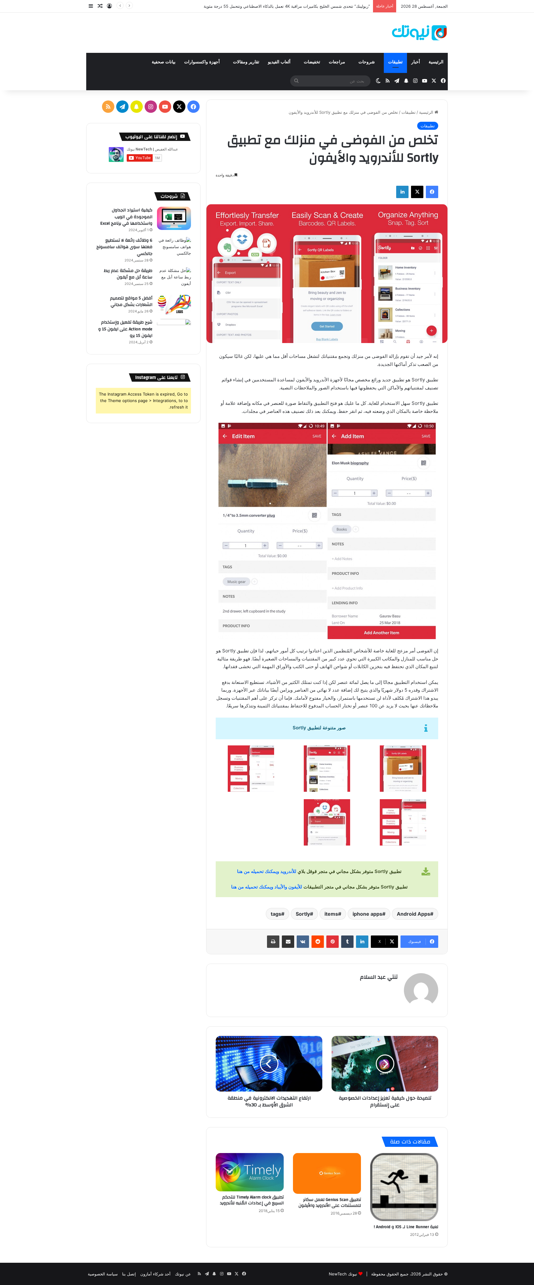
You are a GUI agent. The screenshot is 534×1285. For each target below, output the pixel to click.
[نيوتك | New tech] (419, 32)
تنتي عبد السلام (379, 977)
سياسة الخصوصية (103, 1273)
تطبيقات (395, 62)
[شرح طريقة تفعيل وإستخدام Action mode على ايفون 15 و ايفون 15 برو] (174, 330)
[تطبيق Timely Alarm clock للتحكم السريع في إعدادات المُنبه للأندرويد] (250, 1172)
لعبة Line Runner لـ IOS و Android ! (406, 1227)
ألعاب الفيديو (280, 62)
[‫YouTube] (165, 106)
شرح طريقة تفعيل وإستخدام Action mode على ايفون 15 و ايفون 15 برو (125, 329)
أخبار (415, 62)
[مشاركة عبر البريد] (288, 941)
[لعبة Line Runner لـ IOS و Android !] (404, 1187)
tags (276, 914)
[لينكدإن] (402, 192)
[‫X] (417, 192)
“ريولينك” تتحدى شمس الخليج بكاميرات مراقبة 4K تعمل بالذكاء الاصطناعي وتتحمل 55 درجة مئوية (287, 6)
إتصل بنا (129, 1273)
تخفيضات (312, 62)
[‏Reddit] (318, 941)
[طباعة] (273, 941)
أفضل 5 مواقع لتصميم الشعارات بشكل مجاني (131, 301)
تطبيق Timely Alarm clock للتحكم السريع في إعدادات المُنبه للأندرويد (252, 1200)
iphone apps (367, 914)
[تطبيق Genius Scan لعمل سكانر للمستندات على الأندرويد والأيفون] (327, 1173)
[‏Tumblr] (347, 941)
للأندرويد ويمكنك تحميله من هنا (266, 871)
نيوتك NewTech (343, 1273)
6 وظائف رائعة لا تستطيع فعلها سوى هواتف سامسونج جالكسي (124, 247)
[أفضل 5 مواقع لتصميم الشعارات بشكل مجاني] (174, 305)
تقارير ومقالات (246, 62)
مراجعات (337, 62)
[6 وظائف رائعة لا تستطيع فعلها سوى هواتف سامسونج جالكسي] (174, 248)
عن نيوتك (183, 1273)
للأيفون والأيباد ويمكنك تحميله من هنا (266, 887)
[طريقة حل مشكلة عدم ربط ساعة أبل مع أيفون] (174, 279)
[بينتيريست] (332, 941)
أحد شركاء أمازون (155, 1273)
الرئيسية (436, 62)
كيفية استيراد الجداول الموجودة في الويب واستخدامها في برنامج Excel (126, 216)
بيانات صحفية (164, 62)
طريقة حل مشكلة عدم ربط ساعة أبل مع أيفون (128, 274)
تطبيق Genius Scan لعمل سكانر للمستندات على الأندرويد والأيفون (330, 1203)
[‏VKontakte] (303, 941)
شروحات (367, 62)
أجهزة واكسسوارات (202, 62)
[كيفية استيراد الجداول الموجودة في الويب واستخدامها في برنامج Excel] (174, 218)
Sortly (303, 914)
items (331, 914)
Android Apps (413, 914)
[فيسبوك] (432, 192)
